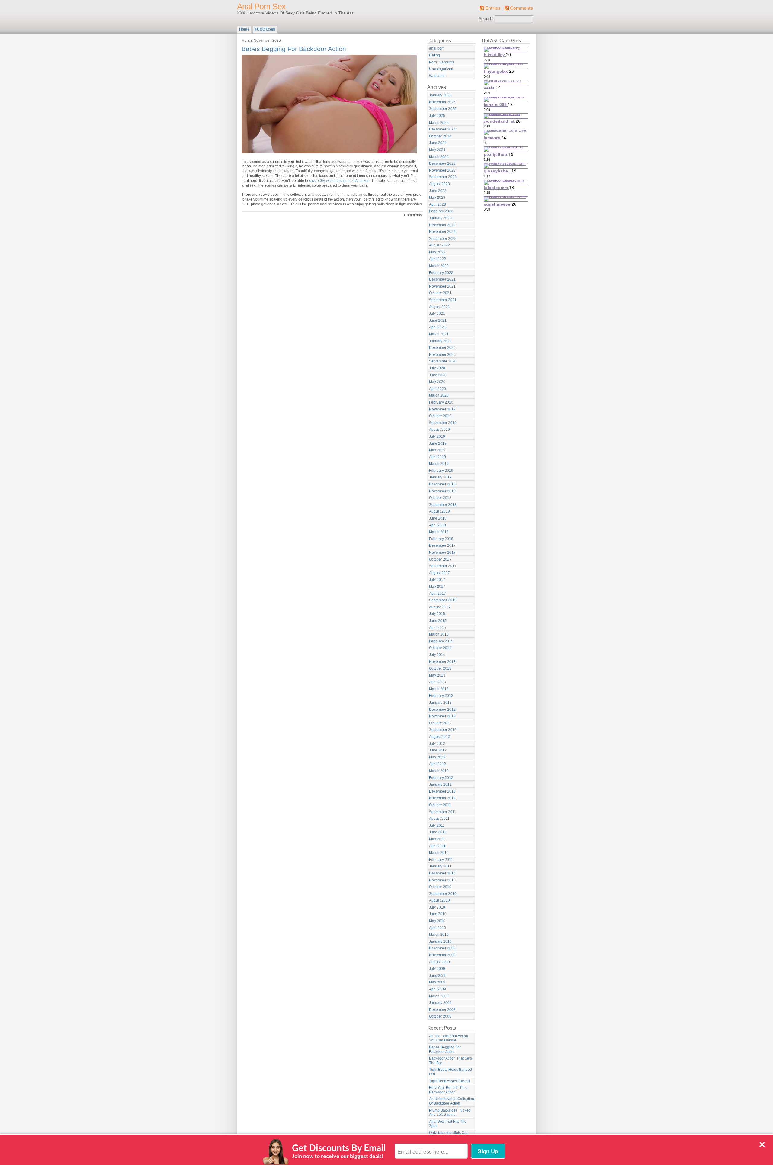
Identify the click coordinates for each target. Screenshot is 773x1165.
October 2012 (440, 723)
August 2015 (439, 607)
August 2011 (439, 818)
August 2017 (439, 573)
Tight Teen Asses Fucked (449, 1081)
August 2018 (439, 511)
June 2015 (438, 621)
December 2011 (442, 791)
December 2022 (442, 225)
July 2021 (437, 313)
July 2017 (437, 580)
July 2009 (437, 969)
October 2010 (440, 887)
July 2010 (437, 907)
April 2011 (437, 846)
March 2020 (439, 395)
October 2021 (440, 293)
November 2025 (442, 102)
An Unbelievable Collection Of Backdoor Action (451, 1101)
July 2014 (437, 655)
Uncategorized (441, 69)
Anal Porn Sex (261, 6)
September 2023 (443, 177)
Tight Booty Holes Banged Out (450, 1071)
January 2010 (440, 941)
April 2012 (437, 764)
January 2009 (440, 1003)
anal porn (437, 48)
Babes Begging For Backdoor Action (294, 48)
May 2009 (437, 982)
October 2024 (440, 136)
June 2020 (438, 375)
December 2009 (442, 948)
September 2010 (443, 894)
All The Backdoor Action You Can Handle (448, 1038)
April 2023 (437, 204)
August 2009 (439, 962)
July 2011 (437, 825)
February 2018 (441, 539)
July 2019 (437, 436)
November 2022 (442, 232)
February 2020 (441, 402)
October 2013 (440, 668)
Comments (521, 8)
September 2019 (443, 423)
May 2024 (437, 150)
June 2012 (438, 750)
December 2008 (442, 1010)
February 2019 (441, 470)
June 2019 (438, 443)
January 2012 (440, 784)
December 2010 (442, 873)
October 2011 (440, 805)
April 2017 (437, 593)
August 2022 (439, 245)
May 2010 (437, 921)
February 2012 (441, 778)
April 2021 (437, 327)
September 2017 (443, 566)
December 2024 (442, 129)
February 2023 (441, 211)
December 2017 (442, 545)
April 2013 (437, 682)
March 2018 (439, 532)
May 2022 (437, 252)
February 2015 (441, 641)
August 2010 (439, 900)
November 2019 (442, 409)
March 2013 (439, 689)
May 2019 (437, 450)
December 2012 (442, 709)
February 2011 (441, 860)
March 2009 (439, 996)
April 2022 (437, 259)
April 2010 (437, 928)
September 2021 (443, 300)
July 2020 (437, 368)
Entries (492, 8)
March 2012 (439, 771)
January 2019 (440, 477)
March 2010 (439, 934)
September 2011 (442, 812)
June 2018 (438, 518)
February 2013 (441, 696)
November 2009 (442, 955)
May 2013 (437, 675)
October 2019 (440, 416)
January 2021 (440, 341)
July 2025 (437, 116)
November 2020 (442, 354)
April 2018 (437, 525)
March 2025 (439, 123)
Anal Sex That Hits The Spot (448, 1123)
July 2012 (437, 744)
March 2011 (438, 853)
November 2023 (442, 170)
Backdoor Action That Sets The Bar (450, 1060)
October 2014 (440, 648)
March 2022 (439, 266)
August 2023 (439, 184)
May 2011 (437, 839)
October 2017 (440, 559)
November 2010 (442, 880)
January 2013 (440, 702)
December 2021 (442, 279)
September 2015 (443, 600)
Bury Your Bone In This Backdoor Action (448, 1090)
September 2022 (443, 239)
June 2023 (438, 191)
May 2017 (437, 586)
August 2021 (439, 307)
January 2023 (440, 218)
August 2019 (439, 429)
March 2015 (439, 634)
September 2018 (443, 505)
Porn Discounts (441, 62)
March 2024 (439, 157)
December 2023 (442, 163)
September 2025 (443, 109)
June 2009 (438, 976)
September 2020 (443, 361)
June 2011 (437, 832)
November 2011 (442, 798)
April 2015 (437, 628)
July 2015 (437, 614)
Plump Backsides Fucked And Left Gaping (449, 1112)
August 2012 (439, 737)
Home (244, 29)
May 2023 (437, 197)
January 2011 (440, 866)
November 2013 (442, 662)
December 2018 (442, 484)
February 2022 (441, 273)
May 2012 (437, 757)
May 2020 (437, 382)
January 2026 (440, 95)
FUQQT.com (265, 29)
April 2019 (437, 457)
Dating (434, 55)
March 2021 (439, 334)
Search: (486, 18)
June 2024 (438, 143)
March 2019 (439, 464)
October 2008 (440, 1016)
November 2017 (442, 552)
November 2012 (442, 716)
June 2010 (438, 914)
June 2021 (438, 320)
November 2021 (442, 286)
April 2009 (437, 989)
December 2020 (442, 348)
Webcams (437, 76)
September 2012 (443, 730)
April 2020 (437, 389)
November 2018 (442, 491)
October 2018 (440, 498)
